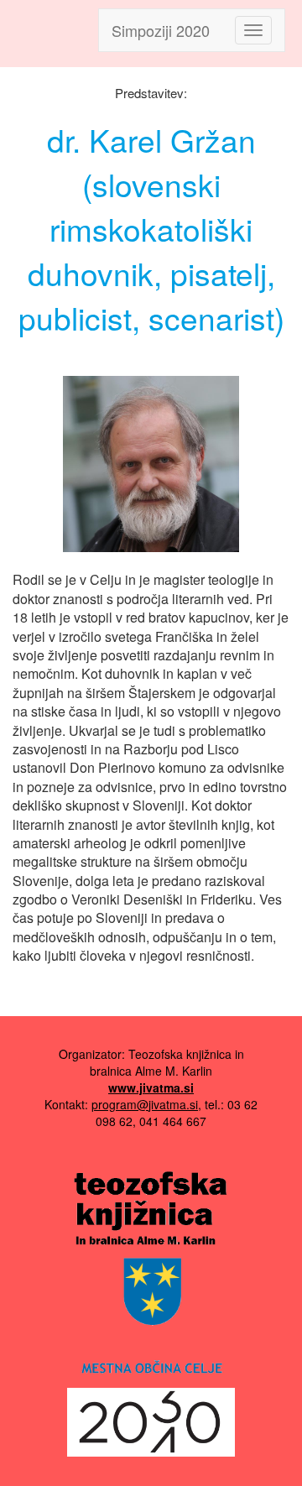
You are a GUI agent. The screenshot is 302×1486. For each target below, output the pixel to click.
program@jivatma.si (144, 1104)
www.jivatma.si (151, 1087)
